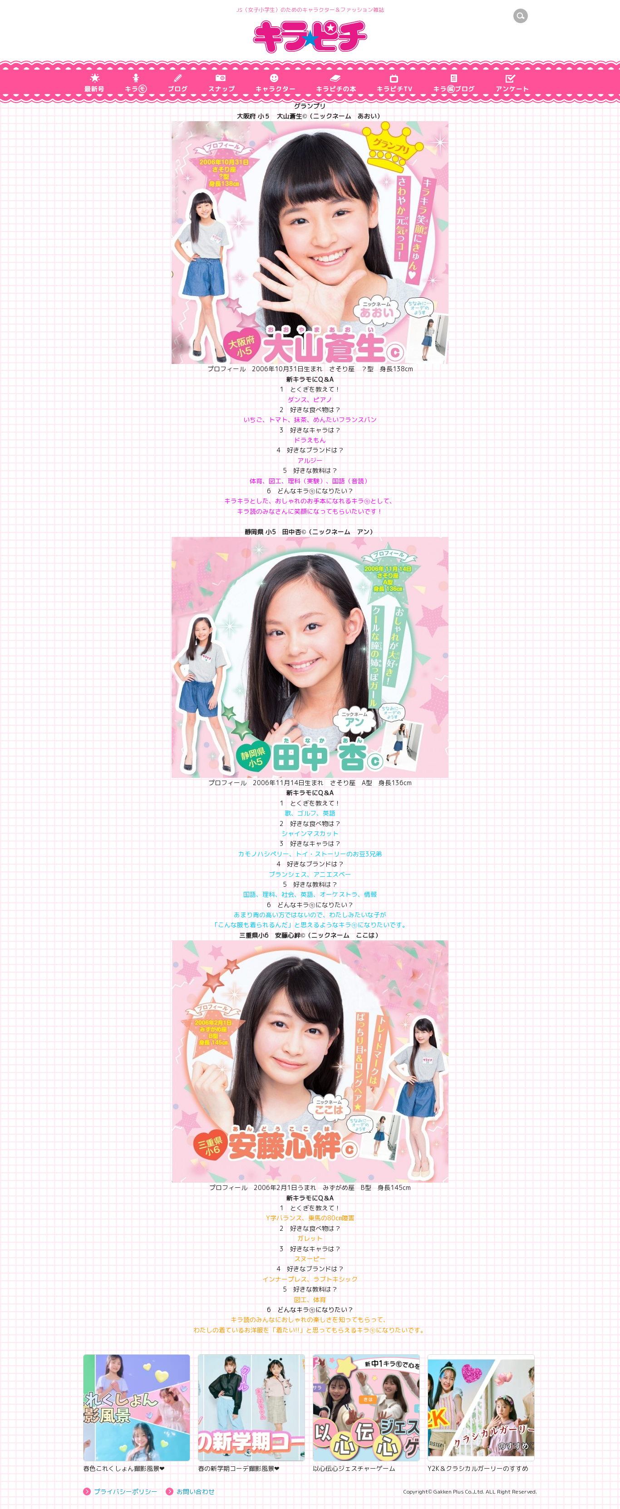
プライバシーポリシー (125, 1491)
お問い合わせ (196, 1491)
